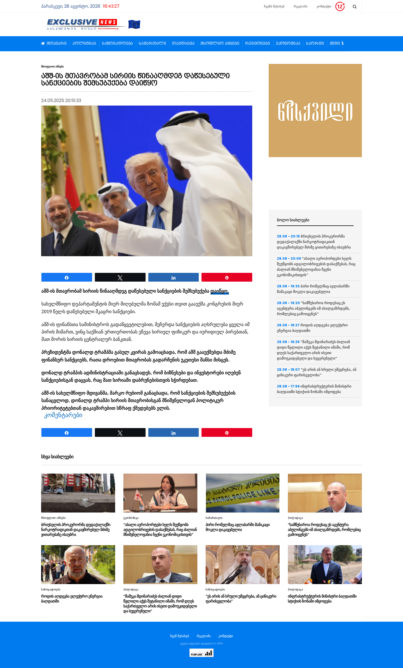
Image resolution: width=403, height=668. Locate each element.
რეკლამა (301, 6)
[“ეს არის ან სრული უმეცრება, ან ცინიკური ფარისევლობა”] (243, 564)
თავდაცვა (183, 44)
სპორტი (315, 44)
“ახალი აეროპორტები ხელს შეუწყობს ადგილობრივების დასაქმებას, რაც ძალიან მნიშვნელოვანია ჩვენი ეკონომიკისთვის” (316, 267)
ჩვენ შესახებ (179, 636)
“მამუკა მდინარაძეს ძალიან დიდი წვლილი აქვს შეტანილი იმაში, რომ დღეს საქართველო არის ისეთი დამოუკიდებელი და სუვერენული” (313, 350)
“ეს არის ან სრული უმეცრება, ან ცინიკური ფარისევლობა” (316, 372)
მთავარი (57, 44)
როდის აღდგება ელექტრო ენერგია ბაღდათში (72, 598)
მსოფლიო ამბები (219, 44)
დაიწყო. (220, 291)
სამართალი (152, 44)
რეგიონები (257, 44)
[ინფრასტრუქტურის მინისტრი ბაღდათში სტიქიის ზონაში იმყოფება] (325, 564)
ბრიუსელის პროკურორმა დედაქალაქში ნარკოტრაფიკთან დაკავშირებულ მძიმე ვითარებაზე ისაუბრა (314, 242)
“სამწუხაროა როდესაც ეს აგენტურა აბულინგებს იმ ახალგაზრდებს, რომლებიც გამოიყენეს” (313, 308)
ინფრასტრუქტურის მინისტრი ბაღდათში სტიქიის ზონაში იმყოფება (314, 389)
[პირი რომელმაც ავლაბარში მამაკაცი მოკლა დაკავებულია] (243, 493)
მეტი (335, 44)
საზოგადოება (117, 44)
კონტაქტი (324, 6)
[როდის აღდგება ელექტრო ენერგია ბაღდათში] (78, 564)
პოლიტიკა (84, 44)
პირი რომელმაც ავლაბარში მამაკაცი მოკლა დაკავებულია (313, 289)
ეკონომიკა (288, 44)
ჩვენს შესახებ (274, 6)
